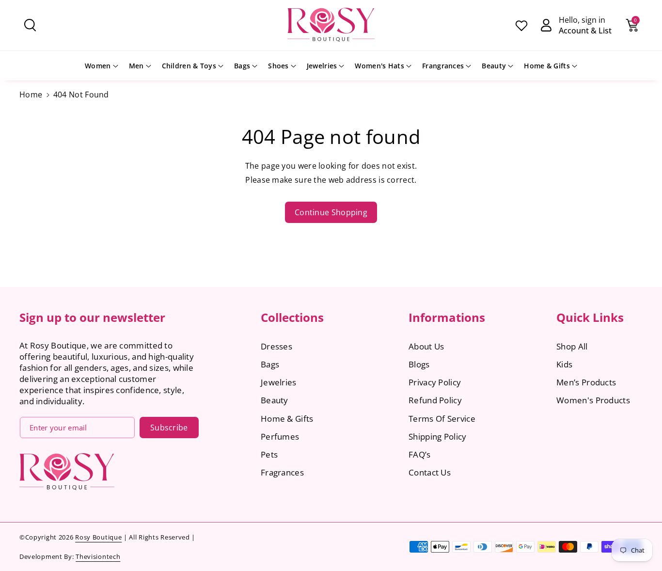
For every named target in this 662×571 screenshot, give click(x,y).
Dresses (276, 346)
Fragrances (282, 472)
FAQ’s (420, 454)
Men (136, 65)
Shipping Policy (438, 436)
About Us (426, 346)
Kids (564, 364)
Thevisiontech (98, 556)
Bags (242, 65)
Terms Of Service (442, 418)
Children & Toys (189, 65)
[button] (30, 25)
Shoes (278, 65)
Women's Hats (379, 65)
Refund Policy (435, 400)
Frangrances (443, 65)
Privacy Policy (435, 382)
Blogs (419, 364)
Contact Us (430, 472)
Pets (269, 454)
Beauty (494, 65)
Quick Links (590, 317)
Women (98, 65)
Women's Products (593, 400)
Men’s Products (586, 382)
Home (30, 94)
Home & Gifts (547, 65)
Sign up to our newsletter (92, 317)
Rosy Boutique (98, 537)
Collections (292, 317)
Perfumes (280, 436)
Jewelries (322, 65)
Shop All (571, 346)
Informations (447, 317)
